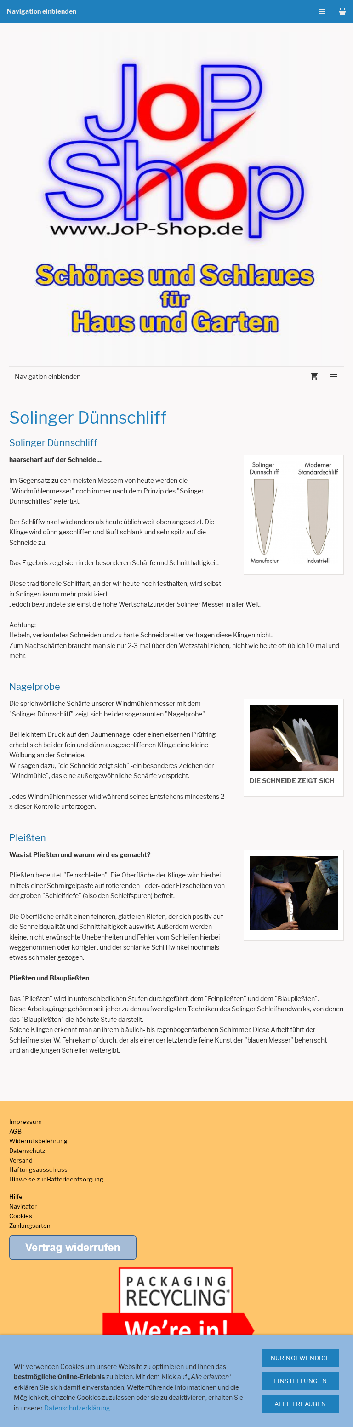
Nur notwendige (300, 1358)
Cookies (20, 1216)
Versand (21, 1160)
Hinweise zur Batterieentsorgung (56, 1179)
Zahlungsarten (30, 1225)
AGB (15, 1131)
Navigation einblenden (41, 11)
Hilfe (16, 1196)
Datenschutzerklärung (77, 1408)
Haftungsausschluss (38, 1169)
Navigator (23, 1206)
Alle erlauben (300, 1404)
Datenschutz (27, 1150)
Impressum (25, 1121)
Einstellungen (300, 1381)
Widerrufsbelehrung (38, 1141)
